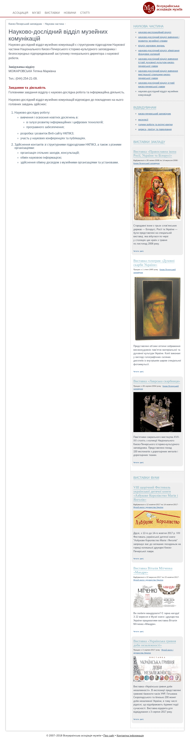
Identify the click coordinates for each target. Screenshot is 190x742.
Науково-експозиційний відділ (154, 32)
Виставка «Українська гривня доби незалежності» (154, 643)
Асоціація (20, 12)
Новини (70, 12)
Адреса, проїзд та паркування (155, 129)
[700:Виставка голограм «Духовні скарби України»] (157, 309)
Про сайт (108, 735)
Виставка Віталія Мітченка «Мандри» (152, 570)
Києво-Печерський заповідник (25, 23)
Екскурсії (143, 119)
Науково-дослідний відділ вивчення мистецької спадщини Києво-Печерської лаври (158, 75)
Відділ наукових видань (151, 45)
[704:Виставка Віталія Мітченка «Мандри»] (157, 596)
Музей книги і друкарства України (148, 507)
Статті (85, 12)
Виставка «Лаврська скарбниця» (156, 381)
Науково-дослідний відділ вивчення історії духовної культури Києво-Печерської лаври (158, 62)
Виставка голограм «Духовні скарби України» (154, 262)
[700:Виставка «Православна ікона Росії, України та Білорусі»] (157, 194)
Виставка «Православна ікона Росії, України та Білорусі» (154, 153)
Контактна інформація (130, 735)
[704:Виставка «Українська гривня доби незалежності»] (157, 669)
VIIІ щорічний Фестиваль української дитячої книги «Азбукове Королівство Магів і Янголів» (155, 493)
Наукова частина (54, 23)
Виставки (52, 12)
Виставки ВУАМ (146, 477)
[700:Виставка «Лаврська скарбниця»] (157, 412)
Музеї (36, 12)
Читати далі (138, 251)
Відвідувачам (144, 107)
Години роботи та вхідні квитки (155, 124)
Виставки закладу (149, 141)
